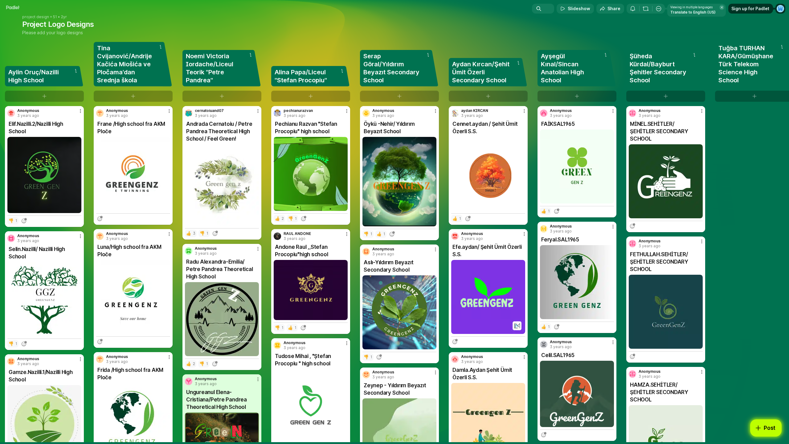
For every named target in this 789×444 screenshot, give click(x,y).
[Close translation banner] (721, 7)
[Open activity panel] (633, 9)
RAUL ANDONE (297, 234)
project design (35, 17)
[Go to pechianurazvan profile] (277, 113)
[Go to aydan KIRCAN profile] (455, 113)
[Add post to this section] (44, 96)
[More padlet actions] (658, 9)
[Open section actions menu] (76, 71)
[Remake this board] (646, 9)
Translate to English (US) (693, 12)
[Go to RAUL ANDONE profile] (277, 236)
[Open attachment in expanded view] (44, 175)
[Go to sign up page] (780, 9)
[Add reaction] (24, 220)
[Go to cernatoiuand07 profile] (188, 113)
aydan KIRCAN (474, 111)
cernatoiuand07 (209, 111)
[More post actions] (80, 111)
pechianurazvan (298, 111)
